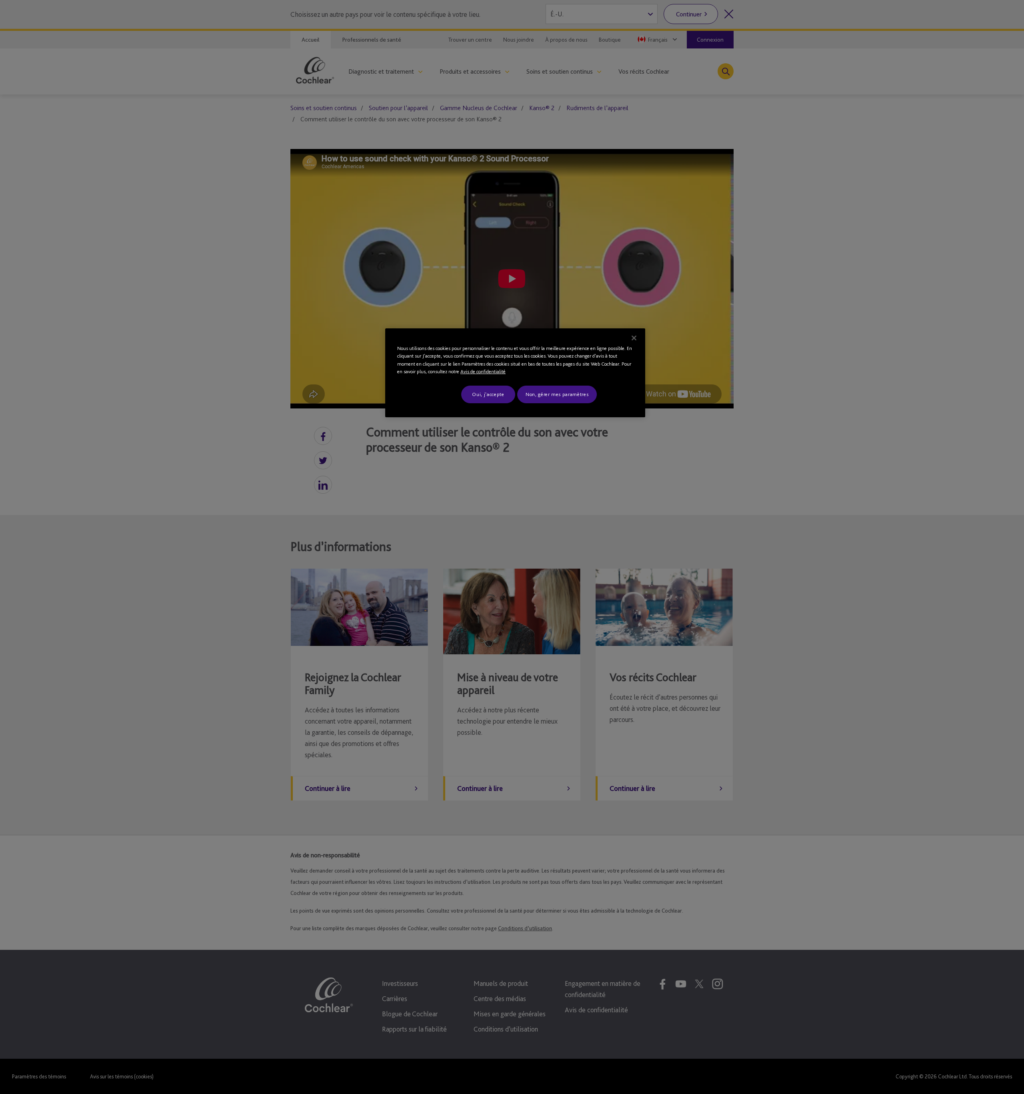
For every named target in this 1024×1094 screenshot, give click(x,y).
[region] (515, 372)
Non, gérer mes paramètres (557, 394)
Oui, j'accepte (488, 394)
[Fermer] (634, 338)
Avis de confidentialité (483, 371)
